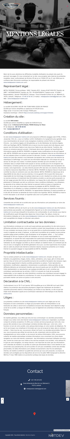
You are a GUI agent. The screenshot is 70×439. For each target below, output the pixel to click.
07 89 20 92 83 (27, 96)
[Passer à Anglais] (67, 6)
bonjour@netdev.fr (13, 129)
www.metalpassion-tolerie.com (14, 82)
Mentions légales (30, 435)
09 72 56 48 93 (20, 127)
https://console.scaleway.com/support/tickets (38, 113)
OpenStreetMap (59, 430)
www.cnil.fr (7, 293)
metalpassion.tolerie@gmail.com (51, 96)
